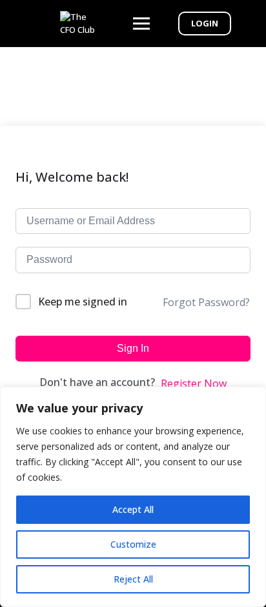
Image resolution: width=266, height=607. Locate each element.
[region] (133, 497)
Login (204, 23)
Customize (133, 544)
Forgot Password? (206, 302)
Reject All (133, 579)
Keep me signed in (82, 301)
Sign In (133, 348)
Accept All (133, 509)
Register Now (194, 383)
